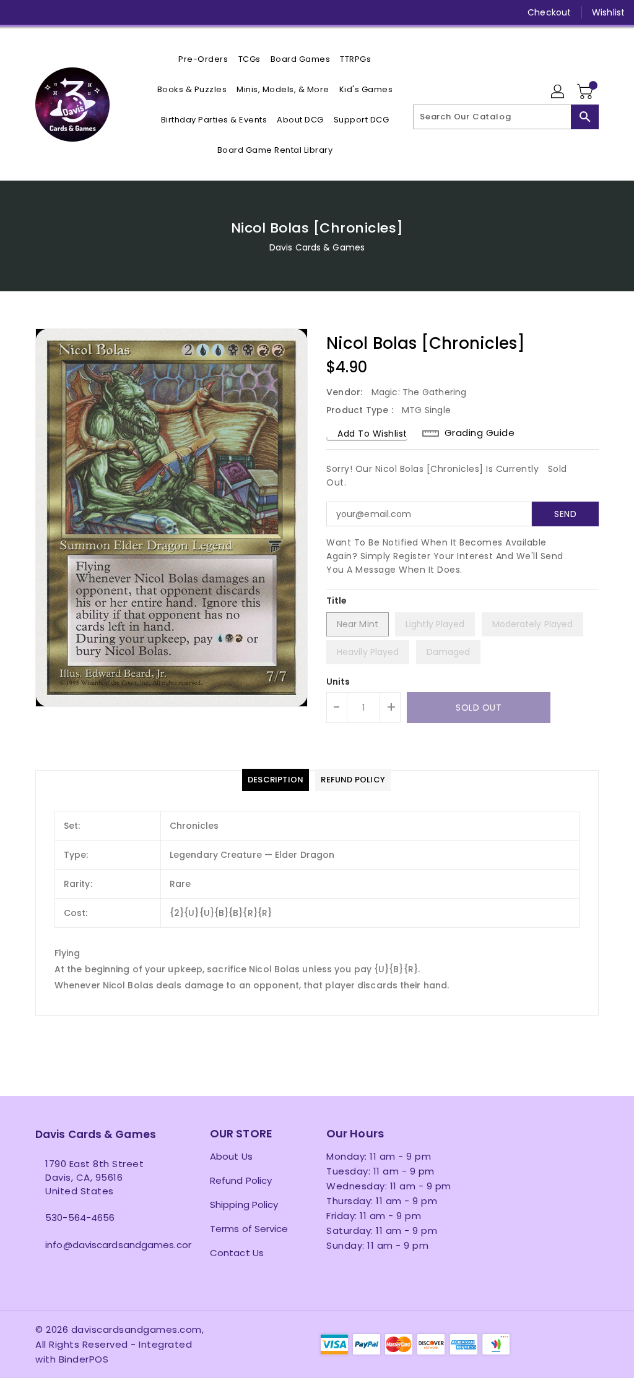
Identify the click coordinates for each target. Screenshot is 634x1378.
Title (336, 600)
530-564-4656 (80, 1217)
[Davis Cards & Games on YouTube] (86, 12)
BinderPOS (84, 1359)
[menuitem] (203, 59)
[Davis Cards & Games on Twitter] (41, 12)
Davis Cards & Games (317, 247)
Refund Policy (241, 1180)
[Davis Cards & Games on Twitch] (131, 12)
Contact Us (237, 1252)
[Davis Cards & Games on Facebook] (19, 12)
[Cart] (586, 92)
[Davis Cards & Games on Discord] (108, 12)
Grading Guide (480, 433)
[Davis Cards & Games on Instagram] (63, 12)
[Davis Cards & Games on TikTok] (153, 12)
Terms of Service (249, 1228)
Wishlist (608, 12)
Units (338, 681)
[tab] (275, 780)
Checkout (549, 12)
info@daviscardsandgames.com (99, 1244)
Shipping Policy (244, 1204)
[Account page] (558, 92)
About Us (231, 1156)
